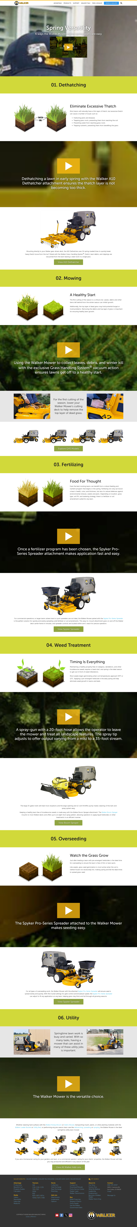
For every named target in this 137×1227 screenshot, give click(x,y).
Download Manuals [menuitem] (76, 1187)
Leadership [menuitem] (92, 1191)
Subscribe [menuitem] (17, 1201)
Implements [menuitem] (55, 1199)
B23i (33, 1195)
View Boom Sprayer (68, 823)
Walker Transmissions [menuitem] (77, 1193)
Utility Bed (37, 1127)
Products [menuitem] (67, 3)
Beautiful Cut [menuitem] (18, 1187)
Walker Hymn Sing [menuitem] (95, 1199)
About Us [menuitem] (92, 1183)
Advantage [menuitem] (58, 3)
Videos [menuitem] (16, 1197)
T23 (33, 1189)
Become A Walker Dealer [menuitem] (95, 1196)
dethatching (78, 1127)
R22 (33, 1193)
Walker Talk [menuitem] (85, 3)
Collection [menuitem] (54, 1185)
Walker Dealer (76, 1179)
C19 (33, 1187)
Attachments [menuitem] (55, 1197)
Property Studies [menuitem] (19, 1189)
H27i (38, 1198)
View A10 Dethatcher (68, 262)
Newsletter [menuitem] (17, 1199)
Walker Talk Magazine (47, 1179)
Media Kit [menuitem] (17, 1203)
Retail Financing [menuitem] (75, 1199)
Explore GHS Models (68, 448)
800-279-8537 (112, 1185)
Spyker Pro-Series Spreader (113, 618)
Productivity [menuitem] (18, 1185)
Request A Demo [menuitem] (75, 1201)
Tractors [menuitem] (35, 1183)
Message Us (111, 1195)
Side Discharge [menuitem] (56, 1187)
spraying (96, 1127)
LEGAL (28, 1216)
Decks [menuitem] (53, 1183)
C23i (42, 1187)
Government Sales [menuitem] (76, 1207)
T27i (37, 1189)
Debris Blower (69, 1125)
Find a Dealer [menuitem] (74, 1203)
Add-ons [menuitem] (54, 1195)
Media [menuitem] (16, 1195)
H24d (34, 1198)
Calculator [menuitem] (17, 1191)
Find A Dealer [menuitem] (97, 3)
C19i (37, 1187)
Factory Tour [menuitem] (93, 1187)
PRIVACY (33, 1216)
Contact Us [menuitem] (73, 1185)
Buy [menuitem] (71, 1197)
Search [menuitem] (121, 3)
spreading (87, 1127)
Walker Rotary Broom (54, 1125)
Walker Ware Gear (62, 1179)
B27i (38, 1195)
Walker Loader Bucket (23, 1127)
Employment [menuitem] (93, 1193)
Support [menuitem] (76, 3)
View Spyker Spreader (68, 629)
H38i (43, 1198)
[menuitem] (111, 3)
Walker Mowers (32, 1179)
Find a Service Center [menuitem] (77, 1189)
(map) (109, 1191)
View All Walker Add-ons (68, 1167)
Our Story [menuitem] (92, 1185)
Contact (110, 1183)
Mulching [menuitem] (54, 1191)
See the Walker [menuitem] (75, 1205)
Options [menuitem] (53, 1201)
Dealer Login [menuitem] (74, 1191)
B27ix (42, 1195)
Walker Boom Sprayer (109, 812)
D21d (34, 1191)
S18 (33, 1185)
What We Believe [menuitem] (94, 1189)
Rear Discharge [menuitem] (56, 1189)
